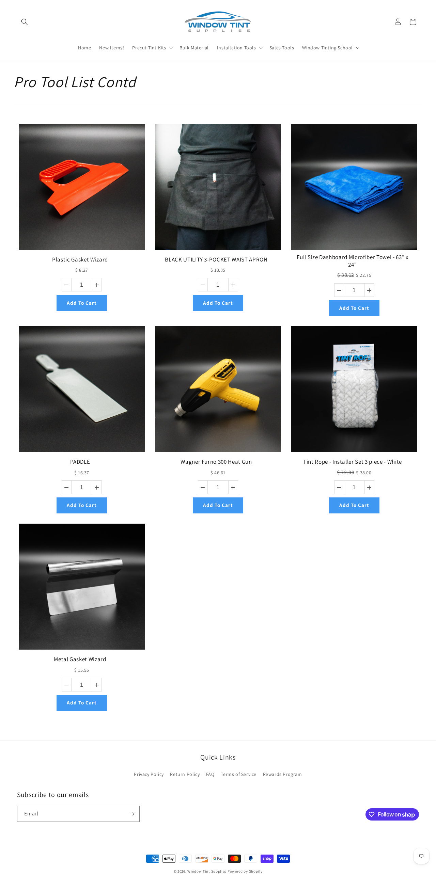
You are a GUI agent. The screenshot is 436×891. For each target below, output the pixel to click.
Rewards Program (282, 774)
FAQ (210, 774)
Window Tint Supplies (207, 871)
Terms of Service (238, 774)
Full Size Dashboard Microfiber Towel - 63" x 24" (352, 260)
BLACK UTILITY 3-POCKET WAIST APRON (216, 259)
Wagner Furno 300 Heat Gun (216, 461)
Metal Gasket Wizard (80, 659)
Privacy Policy (149, 774)
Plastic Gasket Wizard (80, 259)
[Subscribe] (131, 814)
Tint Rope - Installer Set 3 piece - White (352, 461)
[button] (24, 21)
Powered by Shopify (245, 871)
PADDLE (80, 461)
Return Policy (185, 774)
